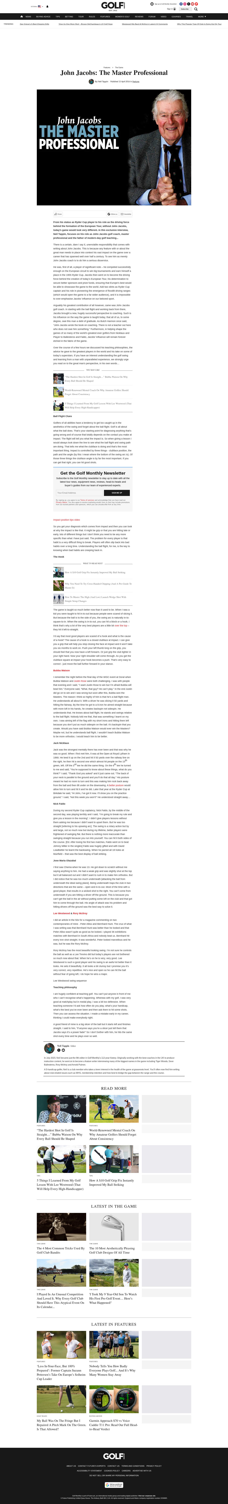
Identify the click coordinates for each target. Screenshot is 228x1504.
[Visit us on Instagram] (184, 4)
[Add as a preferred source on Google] (114, 1485)
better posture (116, 785)
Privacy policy (154, 1466)
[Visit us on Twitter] (188, 4)
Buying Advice (43, 17)
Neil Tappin (103, 82)
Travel (189, 17)
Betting (69, 17)
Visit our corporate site (146, 1496)
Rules (92, 17)
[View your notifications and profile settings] (47, 6)
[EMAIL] (64, 1050)
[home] (21, 17)
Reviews (139, 17)
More (201, 17)
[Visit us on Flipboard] (196, 4)
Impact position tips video (66, 520)
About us (71, 1466)
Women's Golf (122, 17)
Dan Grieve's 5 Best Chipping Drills (34, 24)
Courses (176, 17)
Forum (152, 17)
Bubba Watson (61, 670)
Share (60, 214)
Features (105, 17)
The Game (119, 68)
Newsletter (127, 214)
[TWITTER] (59, 1050)
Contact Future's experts (91, 1466)
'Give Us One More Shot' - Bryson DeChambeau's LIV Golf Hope (86, 24)
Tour (81, 17)
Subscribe (185, 9)
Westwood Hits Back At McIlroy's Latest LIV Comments (145, 24)
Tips (58, 17)
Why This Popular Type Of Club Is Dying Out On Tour (199, 24)
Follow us (114, 214)
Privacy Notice (61, 502)
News (28, 17)
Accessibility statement (89, 1471)
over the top (121, 625)
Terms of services (87, 500)
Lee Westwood (61, 913)
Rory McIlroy (80, 913)
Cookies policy (112, 1471)
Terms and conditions (133, 1466)
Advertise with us (142, 1471)
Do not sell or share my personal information (114, 1475)
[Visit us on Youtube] (192, 4)
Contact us (113, 1466)
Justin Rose (80, 681)
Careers (126, 1471)
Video (163, 17)
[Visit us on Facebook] (181, 4)
